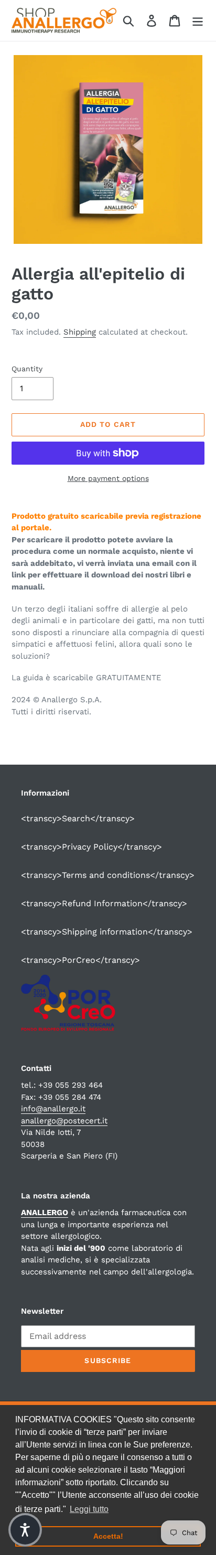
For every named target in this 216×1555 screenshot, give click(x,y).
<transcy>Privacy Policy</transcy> (91, 847)
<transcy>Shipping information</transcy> (106, 932)
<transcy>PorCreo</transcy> (80, 960)
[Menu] (197, 21)
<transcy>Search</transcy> (78, 818)
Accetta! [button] (108, 1536)
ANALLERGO (44, 1212)
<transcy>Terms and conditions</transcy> (108, 875)
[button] (25, 1530)
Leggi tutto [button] (89, 1509)
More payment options (108, 478)
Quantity (27, 368)
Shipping (79, 332)
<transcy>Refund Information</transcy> (104, 903)
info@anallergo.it (53, 1108)
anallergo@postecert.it (64, 1120)
